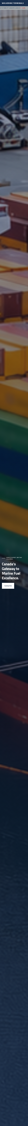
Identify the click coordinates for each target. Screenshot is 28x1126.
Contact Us (8, 586)
